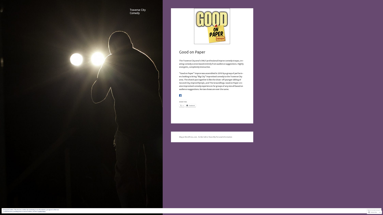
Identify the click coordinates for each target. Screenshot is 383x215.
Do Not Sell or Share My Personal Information (215, 137)
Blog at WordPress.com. (188, 137)
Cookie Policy (42, 211)
